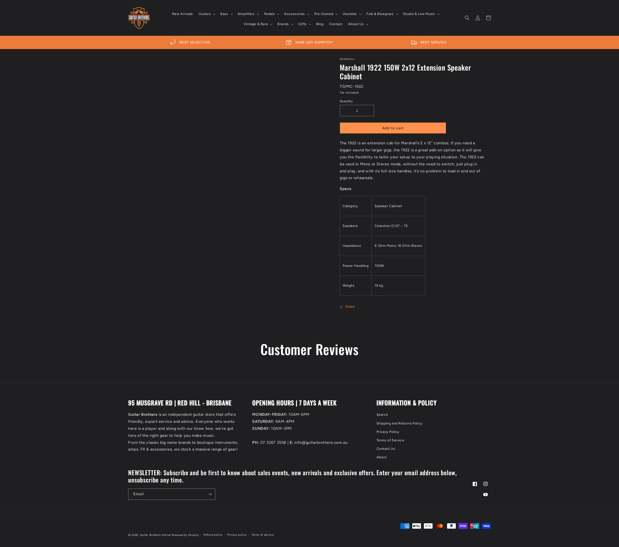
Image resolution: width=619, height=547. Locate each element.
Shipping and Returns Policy (399, 423)
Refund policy (213, 534)
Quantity (346, 101)
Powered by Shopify (185, 535)
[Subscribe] (209, 494)
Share (350, 307)
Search (382, 415)
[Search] (467, 18)
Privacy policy (237, 534)
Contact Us (385, 449)
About (381, 457)
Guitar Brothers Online (155, 535)
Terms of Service (390, 440)
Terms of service (262, 534)
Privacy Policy (387, 432)
